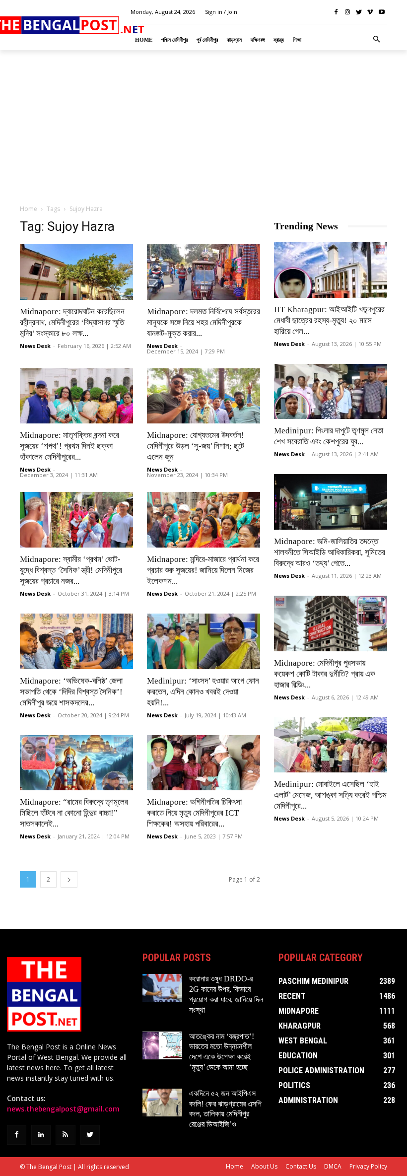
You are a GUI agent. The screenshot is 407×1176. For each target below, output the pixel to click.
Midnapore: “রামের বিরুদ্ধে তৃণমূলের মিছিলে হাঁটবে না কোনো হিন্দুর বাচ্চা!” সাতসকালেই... (74, 813)
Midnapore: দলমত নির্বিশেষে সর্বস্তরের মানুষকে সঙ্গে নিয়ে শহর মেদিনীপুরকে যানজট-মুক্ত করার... (203, 322)
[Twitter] (359, 12)
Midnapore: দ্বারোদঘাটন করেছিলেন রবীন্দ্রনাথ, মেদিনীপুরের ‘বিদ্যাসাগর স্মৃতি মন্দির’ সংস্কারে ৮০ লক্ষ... (72, 322)
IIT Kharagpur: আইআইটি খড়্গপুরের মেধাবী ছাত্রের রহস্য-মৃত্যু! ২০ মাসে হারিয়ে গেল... (329, 320)
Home (28, 209)
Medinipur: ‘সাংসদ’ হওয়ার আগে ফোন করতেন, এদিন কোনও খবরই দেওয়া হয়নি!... (203, 691)
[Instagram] (347, 12)
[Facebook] (336, 12)
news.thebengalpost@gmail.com (63, 1109)
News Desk (35, 345)
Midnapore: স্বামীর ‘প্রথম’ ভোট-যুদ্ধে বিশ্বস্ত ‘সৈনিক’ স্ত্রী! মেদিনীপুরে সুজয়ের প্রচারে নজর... (71, 570)
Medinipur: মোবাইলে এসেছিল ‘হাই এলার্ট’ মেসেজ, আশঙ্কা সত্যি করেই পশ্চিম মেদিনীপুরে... (330, 795)
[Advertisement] (203, 126)
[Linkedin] (41, 1134)
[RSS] (65, 1134)
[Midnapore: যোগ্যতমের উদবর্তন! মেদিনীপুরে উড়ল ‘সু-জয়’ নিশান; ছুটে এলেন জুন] (203, 396)
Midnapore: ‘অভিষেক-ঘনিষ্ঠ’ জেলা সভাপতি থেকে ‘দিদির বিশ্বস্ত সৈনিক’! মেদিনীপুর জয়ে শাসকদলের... (71, 691)
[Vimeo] (370, 12)
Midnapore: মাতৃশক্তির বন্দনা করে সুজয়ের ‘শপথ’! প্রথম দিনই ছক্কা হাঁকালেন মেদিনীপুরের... (69, 446)
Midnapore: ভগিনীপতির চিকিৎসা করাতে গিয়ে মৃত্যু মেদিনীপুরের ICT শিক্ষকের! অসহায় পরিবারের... (194, 813)
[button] (376, 39)
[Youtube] (381, 12)
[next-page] (69, 879)
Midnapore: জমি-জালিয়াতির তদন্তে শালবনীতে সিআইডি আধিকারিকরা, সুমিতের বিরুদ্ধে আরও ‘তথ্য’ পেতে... (329, 552)
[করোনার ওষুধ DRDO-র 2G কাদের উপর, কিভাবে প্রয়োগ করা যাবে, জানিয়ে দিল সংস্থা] (162, 988)
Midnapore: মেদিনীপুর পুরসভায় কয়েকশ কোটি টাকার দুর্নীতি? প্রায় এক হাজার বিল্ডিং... (324, 674)
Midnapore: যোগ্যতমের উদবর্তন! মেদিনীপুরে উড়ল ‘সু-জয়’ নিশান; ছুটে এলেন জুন (195, 446)
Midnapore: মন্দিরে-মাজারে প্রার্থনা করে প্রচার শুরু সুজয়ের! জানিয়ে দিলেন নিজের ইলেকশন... (203, 570)
